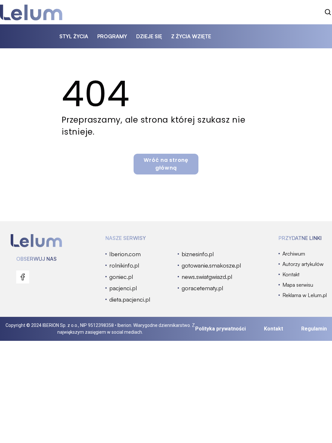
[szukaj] (328, 12)
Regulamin (314, 329)
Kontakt (273, 329)
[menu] (22, 276)
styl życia (73, 36)
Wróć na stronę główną (166, 164)
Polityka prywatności (220, 329)
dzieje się (149, 36)
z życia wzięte (191, 36)
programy (112, 36)
